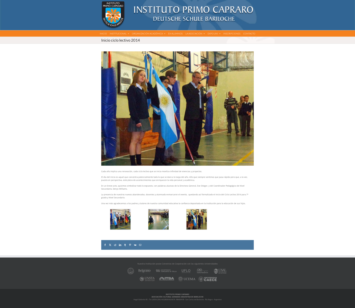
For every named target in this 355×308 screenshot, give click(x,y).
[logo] (177, 2)
